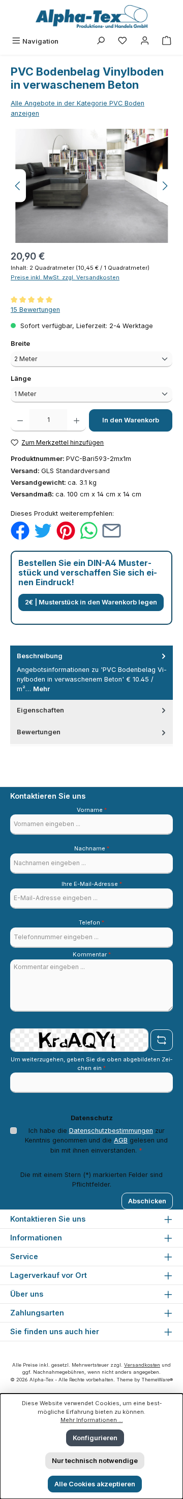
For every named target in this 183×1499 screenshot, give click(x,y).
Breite (39, 343)
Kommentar (92, 954)
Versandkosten (142, 1365)
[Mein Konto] (145, 41)
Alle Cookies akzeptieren (94, 1484)
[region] (91, 186)
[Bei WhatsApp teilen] (88, 530)
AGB (121, 1140)
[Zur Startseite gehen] (91, 16)
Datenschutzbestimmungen (111, 1130)
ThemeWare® (157, 1379)
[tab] (91, 673)
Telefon (91, 922)
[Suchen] (100, 41)
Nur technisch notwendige (95, 1461)
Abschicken (147, 1201)
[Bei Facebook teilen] (20, 530)
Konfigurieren (95, 1438)
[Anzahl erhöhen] (76, 420)
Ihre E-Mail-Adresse (92, 883)
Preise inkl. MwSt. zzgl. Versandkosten (65, 277)
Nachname (91, 848)
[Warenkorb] (167, 41)
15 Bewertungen (35, 309)
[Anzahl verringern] (20, 420)
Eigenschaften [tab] (40, 710)
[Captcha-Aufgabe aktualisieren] (161, 1040)
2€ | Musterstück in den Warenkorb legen (91, 602)
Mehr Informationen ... (91, 1419)
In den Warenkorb (130, 420)
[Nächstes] (164, 185)
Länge (39, 378)
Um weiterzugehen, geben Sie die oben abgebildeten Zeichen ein (91, 1064)
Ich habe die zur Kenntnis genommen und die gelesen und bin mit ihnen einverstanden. (96, 1140)
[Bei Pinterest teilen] (65, 530)
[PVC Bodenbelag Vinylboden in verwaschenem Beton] (91, 186)
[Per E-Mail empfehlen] (111, 530)
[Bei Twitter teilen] (43, 530)
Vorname (92, 809)
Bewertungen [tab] (38, 732)
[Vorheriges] (18, 185)
